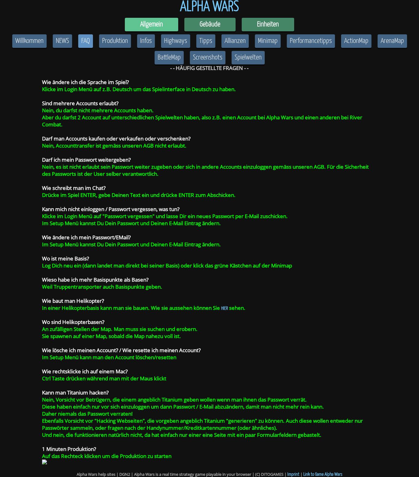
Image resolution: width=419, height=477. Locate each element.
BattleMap (169, 57)
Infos (146, 40)
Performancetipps (311, 40)
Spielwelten (248, 57)
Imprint (293, 474)
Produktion (115, 40)
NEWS (62, 40)
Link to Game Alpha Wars (322, 474)
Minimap (268, 40)
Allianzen (235, 40)
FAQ (85, 40)
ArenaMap (392, 40)
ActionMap (356, 40)
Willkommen (29, 40)
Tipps (205, 40)
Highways (175, 40)
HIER (224, 308)
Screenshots (207, 57)
